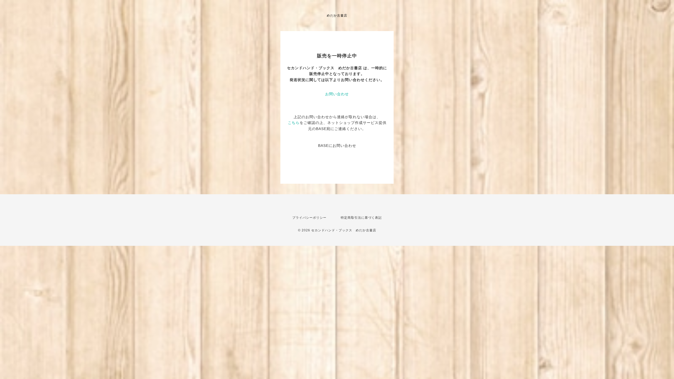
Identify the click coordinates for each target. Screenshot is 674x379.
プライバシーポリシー (309, 218)
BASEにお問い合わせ (337, 145)
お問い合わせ (337, 94)
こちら (294, 123)
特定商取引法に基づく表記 (361, 218)
